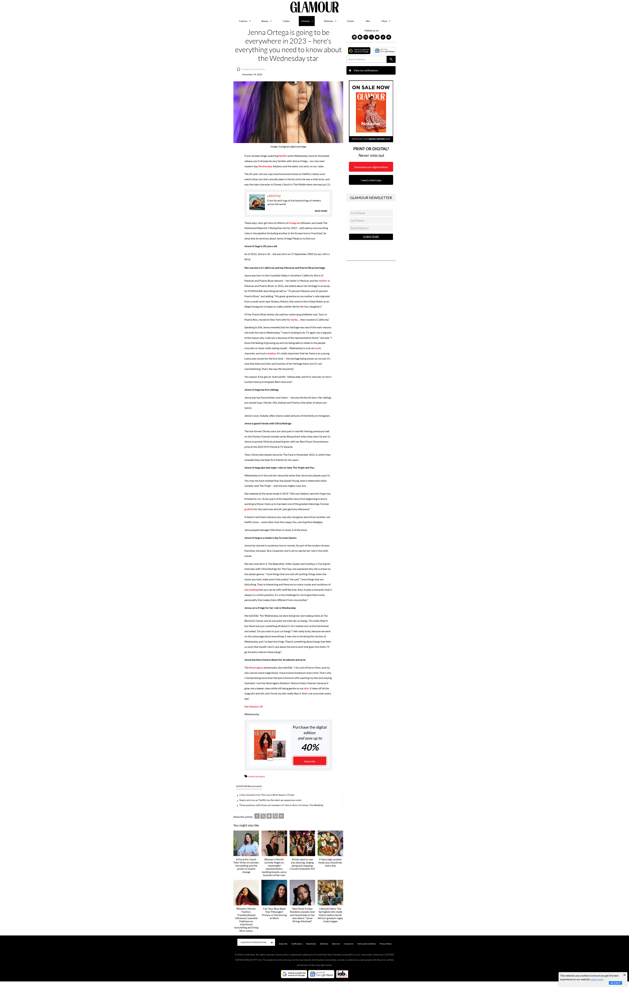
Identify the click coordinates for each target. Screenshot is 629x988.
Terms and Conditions (366, 944)
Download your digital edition (371, 167)
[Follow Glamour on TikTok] (383, 37)
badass (272, 353)
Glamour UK (256, 706)
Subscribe (309, 761)
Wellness (328, 21)
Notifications (296, 944)
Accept (615, 982)
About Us (336, 944)
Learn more (597, 979)
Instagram (294, 222)
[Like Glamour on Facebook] (360, 37)
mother (323, 280)
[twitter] (263, 817)
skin (306, 688)
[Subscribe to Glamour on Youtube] (377, 37)
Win (368, 21)
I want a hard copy (371, 180)
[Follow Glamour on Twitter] (371, 37)
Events (350, 21)
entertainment (256, 776)
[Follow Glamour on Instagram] (365, 37)
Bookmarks (311, 944)
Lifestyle (305, 21)
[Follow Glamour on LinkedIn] (354, 37)
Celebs (286, 21)
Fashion (243, 21)
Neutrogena (256, 667)
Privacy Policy (386, 944)
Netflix (283, 155)
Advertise (324, 944)
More (384, 21)
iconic (317, 348)
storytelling (251, 589)
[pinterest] (269, 816)
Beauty (264, 21)
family (294, 319)
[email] (281, 816)
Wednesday (265, 166)
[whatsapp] (275, 816)
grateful (249, 509)
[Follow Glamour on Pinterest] (388, 37)
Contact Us (348, 944)
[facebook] (257, 816)
